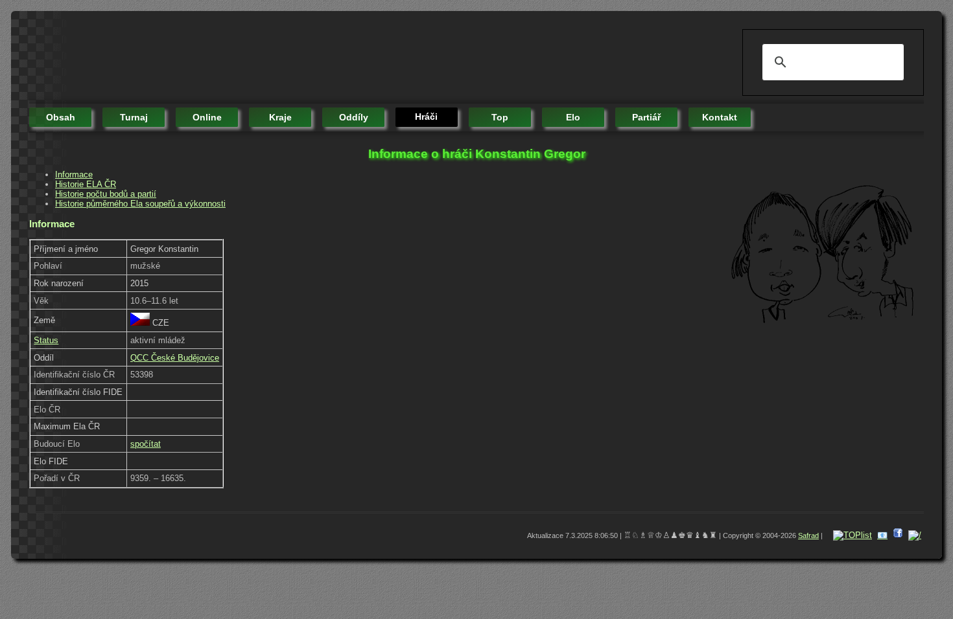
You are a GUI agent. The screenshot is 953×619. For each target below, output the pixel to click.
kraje (280, 117)
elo (573, 117)
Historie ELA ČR (85, 184)
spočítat (145, 444)
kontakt (719, 117)
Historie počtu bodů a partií (105, 194)
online (207, 117)
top (499, 117)
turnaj (134, 117)
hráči (426, 116)
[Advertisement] (265, 58)
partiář (646, 117)
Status (46, 340)
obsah (60, 117)
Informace (74, 174)
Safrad (808, 535)
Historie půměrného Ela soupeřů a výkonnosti (140, 203)
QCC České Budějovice (174, 358)
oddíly (353, 117)
